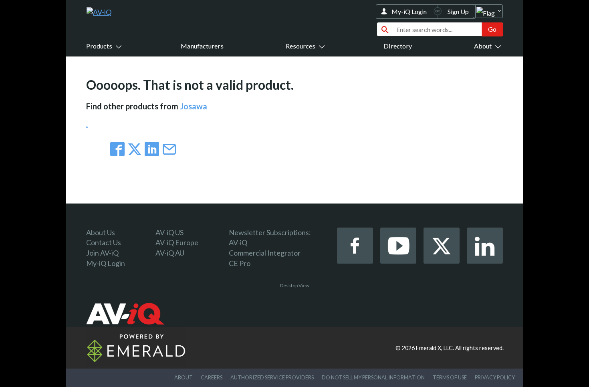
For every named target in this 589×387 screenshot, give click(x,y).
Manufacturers (202, 46)
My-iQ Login (409, 11)
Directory (397, 46)
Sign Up (458, 11)
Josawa (193, 106)
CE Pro (239, 263)
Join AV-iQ (102, 252)
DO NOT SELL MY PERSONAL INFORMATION (373, 377)
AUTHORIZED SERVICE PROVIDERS (272, 377)
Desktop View (294, 285)
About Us (100, 232)
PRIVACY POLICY (495, 377)
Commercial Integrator (265, 252)
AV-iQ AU (169, 252)
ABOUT (183, 377)
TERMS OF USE (450, 377)
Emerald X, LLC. (435, 348)
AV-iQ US (169, 232)
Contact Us (103, 242)
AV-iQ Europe (176, 242)
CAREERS (211, 377)
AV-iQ (238, 242)
